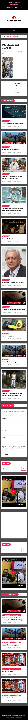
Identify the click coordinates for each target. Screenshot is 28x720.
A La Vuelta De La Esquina (10, 149)
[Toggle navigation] (14, 30)
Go (23, 469)
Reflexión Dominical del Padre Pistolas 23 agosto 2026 (12, 177)
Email (4, 437)
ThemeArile (19, 717)
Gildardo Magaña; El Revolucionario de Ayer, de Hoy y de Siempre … (13, 209)
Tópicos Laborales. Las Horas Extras (13, 310)
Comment (4, 418)
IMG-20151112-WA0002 (12, 36)
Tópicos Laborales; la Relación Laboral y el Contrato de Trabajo (12, 619)
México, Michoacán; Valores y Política (14, 123)
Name (4, 431)
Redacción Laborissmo (7, 51)
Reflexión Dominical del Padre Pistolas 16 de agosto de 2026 (12, 394)
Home (3, 36)
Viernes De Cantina (8, 239)
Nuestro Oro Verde (8, 336)
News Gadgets (10, 717)
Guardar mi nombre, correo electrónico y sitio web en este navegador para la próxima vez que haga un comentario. (14, 448)
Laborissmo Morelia (6, 126)
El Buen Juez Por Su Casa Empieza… (14, 282)
